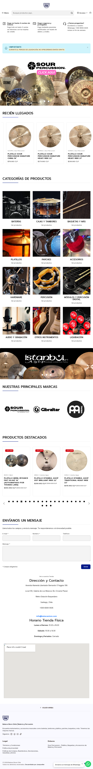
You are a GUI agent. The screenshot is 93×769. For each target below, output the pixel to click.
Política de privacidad (10, 748)
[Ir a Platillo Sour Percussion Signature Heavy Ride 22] (30, 136)
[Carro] (90, 13)
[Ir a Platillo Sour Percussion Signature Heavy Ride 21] (60, 136)
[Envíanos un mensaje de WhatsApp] (88, 764)
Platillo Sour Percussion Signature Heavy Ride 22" (29, 156)
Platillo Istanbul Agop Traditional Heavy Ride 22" (46, 480)
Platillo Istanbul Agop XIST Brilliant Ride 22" (16, 479)
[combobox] (43, 13)
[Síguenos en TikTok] (21, 734)
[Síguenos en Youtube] (18, 734)
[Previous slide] (4, 503)
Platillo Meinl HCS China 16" (74, 479)
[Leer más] (46, 82)
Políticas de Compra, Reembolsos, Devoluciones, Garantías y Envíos (20, 752)
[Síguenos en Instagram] (11, 734)
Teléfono (66, 534)
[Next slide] (88, 503)
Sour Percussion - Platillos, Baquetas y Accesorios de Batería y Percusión (67, 746)
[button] (44, 101)
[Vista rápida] (10, 136)
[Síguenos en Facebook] (14, 734)
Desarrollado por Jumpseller (34, 764)
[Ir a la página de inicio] (46, 6)
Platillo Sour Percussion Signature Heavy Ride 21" (59, 156)
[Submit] (72, 13)
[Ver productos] (16, 209)
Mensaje (6, 544)
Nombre (36, 534)
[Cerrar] (87, 47)
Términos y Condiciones (11, 745)
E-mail (5, 534)
